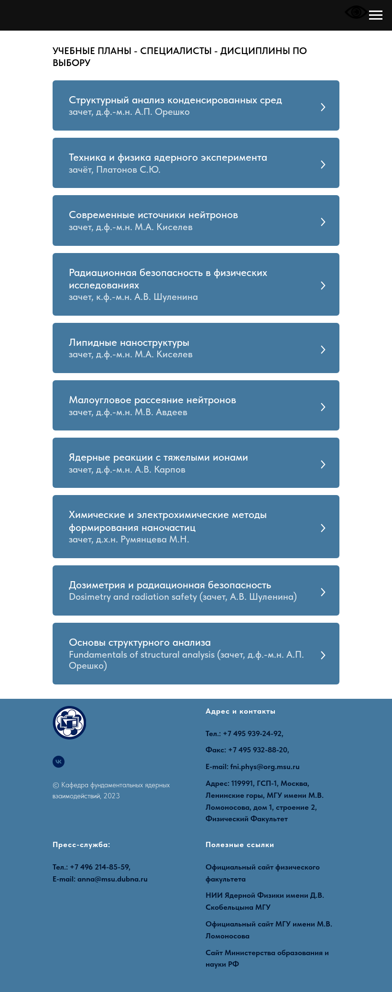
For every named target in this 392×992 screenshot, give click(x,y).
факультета (226, 878)
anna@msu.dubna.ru (112, 878)
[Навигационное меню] (375, 15)
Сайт (214, 952)
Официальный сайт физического (263, 866)
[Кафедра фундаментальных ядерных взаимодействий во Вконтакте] (59, 762)
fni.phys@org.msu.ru (265, 766)
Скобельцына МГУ (238, 907)
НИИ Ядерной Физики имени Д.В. (265, 895)
